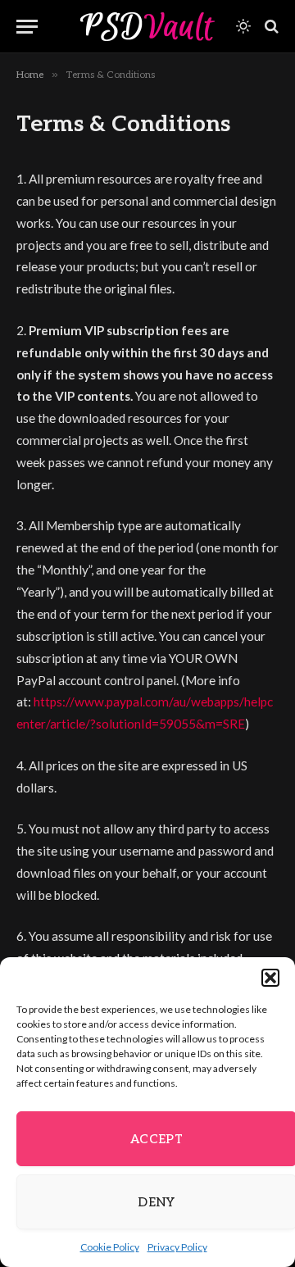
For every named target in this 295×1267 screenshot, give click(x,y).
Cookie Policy (109, 1247)
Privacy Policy (177, 1247)
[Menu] (27, 26)
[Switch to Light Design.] (243, 26)
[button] (270, 978)
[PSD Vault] (147, 26)
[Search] (270, 26)
